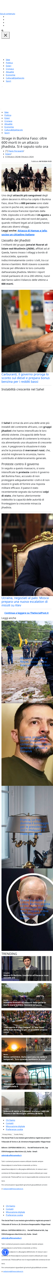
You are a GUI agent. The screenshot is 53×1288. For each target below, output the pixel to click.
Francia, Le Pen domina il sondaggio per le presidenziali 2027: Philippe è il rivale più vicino (34, 827)
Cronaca (10, 68)
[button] (5, 1252)
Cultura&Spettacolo (15, 78)
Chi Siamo (10, 1120)
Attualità (10, 72)
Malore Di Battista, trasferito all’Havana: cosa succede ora (25, 976)
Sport (8, 81)
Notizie (5, 1000)
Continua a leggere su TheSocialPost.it (26, 613)
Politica (9, 62)
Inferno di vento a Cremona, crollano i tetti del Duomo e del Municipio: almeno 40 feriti (26, 1112)
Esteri (8, 65)
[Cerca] (2, 30)
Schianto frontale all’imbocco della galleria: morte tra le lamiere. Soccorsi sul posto (24, 1003)
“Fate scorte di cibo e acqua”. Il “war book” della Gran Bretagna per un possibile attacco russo (25, 1029)
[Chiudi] (5, 35)
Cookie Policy (18, 1134)
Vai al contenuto (7, 13)
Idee (8, 59)
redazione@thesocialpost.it (13, 1189)
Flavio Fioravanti (15, 151)
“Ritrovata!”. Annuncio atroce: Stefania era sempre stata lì (24, 1085)
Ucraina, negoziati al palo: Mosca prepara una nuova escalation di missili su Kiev (25, 601)
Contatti (9, 1123)
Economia (10, 75)
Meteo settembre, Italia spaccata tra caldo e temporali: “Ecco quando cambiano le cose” (25, 1058)
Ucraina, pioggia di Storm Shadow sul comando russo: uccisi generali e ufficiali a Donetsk (35, 744)
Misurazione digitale (15, 1126)
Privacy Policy (7, 1134)
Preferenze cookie (14, 1129)
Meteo (5, 1054)
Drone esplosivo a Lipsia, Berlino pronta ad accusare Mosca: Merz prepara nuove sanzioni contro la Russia (35, 909)
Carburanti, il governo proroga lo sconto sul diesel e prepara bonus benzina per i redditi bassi (25, 378)
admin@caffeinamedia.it (11, 1155)
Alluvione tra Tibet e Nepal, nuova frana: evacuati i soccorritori (35, 661)
